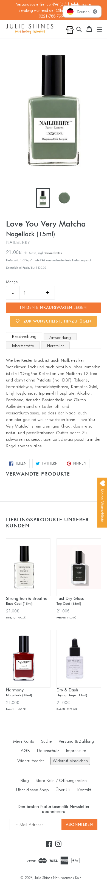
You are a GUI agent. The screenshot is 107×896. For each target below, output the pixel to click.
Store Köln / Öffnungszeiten (61, 780)
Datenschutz (48, 750)
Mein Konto (23, 741)
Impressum (76, 750)
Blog (24, 780)
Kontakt (84, 789)
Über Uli (63, 789)
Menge (12, 281)
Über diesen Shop (32, 789)
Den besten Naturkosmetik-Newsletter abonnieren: (54, 809)
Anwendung (60, 337)
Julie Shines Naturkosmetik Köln (58, 877)
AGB (25, 750)
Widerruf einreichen (70, 760)
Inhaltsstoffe (23, 345)
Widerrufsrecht (30, 760)
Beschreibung (24, 336)
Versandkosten (53, 253)
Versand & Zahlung (76, 741)
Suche (46, 741)
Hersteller (55, 345)
